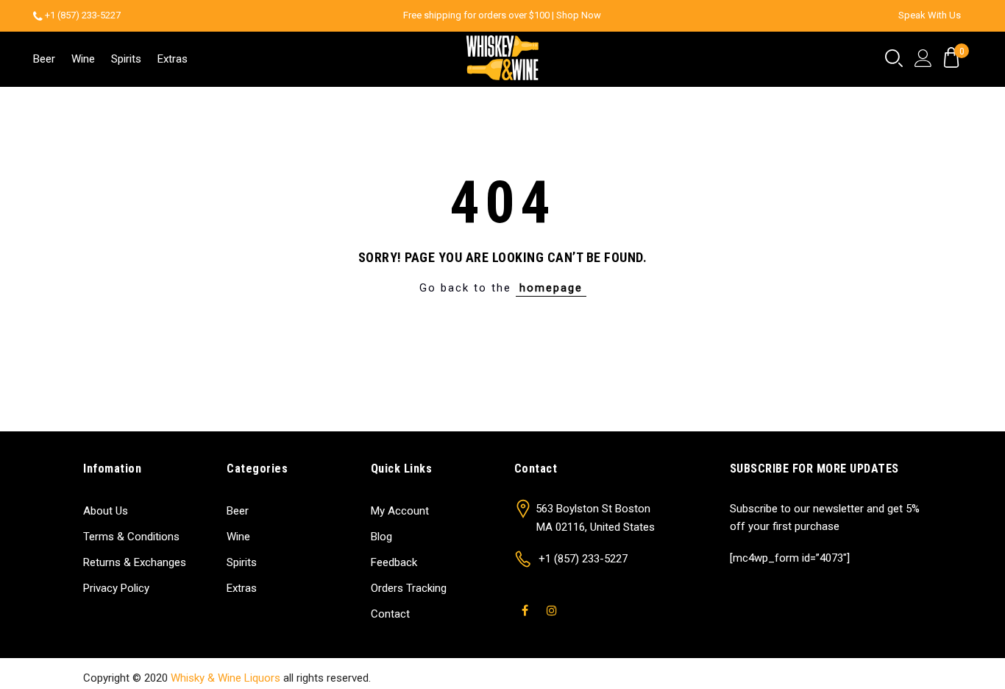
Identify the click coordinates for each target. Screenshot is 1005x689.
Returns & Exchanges (134, 562)
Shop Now (578, 15)
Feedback (394, 562)
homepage (551, 287)
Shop (760, 678)
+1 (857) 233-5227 (83, 15)
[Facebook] (527, 601)
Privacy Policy (116, 588)
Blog (381, 536)
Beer (44, 59)
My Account (400, 510)
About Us (105, 510)
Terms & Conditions (131, 536)
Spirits (126, 59)
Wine (83, 59)
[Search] (894, 59)
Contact (390, 614)
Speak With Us (929, 15)
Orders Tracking (409, 588)
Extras (172, 59)
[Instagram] (554, 601)
